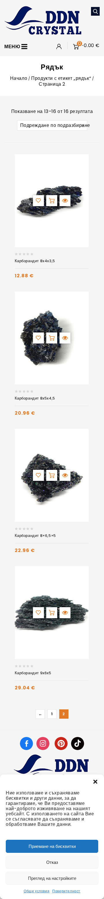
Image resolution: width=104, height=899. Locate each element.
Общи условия (36, 891)
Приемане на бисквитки (52, 846)
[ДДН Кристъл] (42, 20)
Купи (51, 200)
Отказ (52, 862)
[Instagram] (43, 743)
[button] (95, 782)
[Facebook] (26, 743)
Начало (18, 78)
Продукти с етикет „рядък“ (61, 78)
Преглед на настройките (52, 878)
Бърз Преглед (65, 200)
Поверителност (66, 891)
